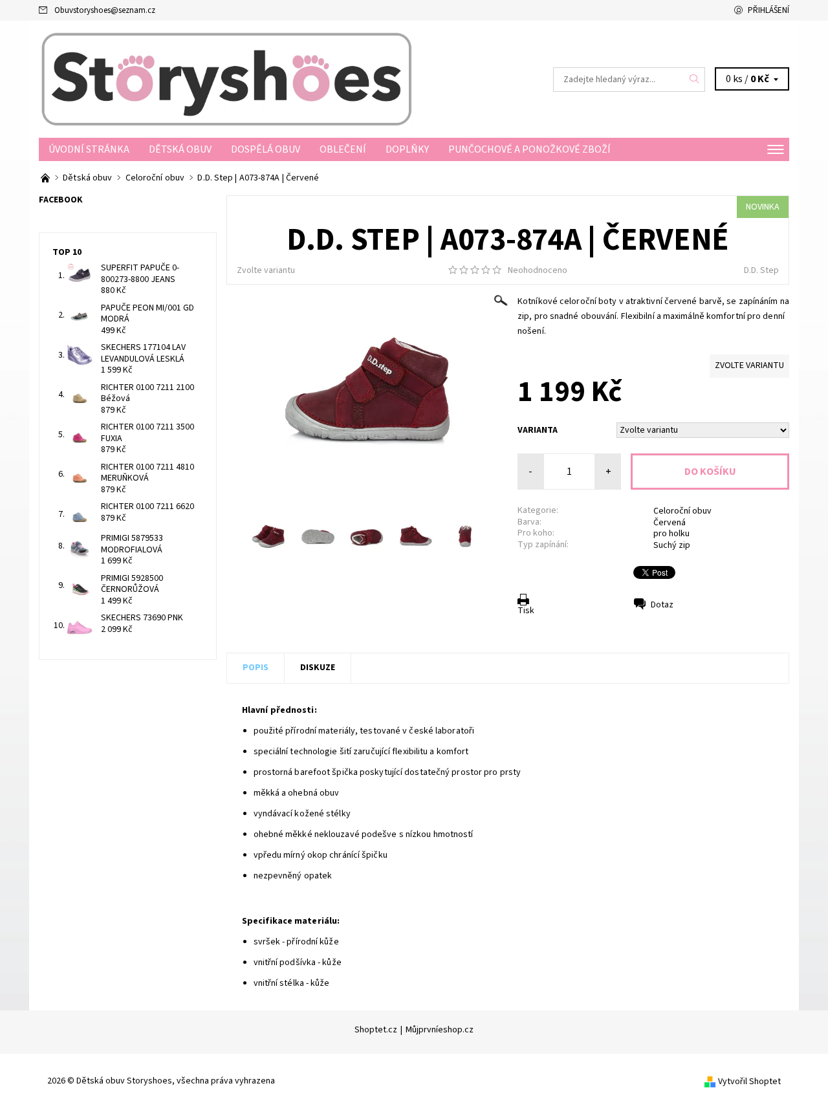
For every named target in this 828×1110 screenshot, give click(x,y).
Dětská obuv (180, 149)
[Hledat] (694, 79)
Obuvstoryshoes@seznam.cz (104, 10)
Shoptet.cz (375, 1029)
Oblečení (343, 149)
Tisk (526, 610)
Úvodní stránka (89, 149)
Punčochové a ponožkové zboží (529, 149)
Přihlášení (768, 10)
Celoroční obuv (682, 511)
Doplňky (407, 149)
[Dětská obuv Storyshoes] (226, 79)
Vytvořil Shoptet (749, 1081)
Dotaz (662, 604)
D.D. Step (761, 270)
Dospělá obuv (265, 149)
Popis (255, 667)
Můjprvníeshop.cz (440, 1029)
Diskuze (317, 667)
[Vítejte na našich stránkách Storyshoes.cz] (46, 177)
